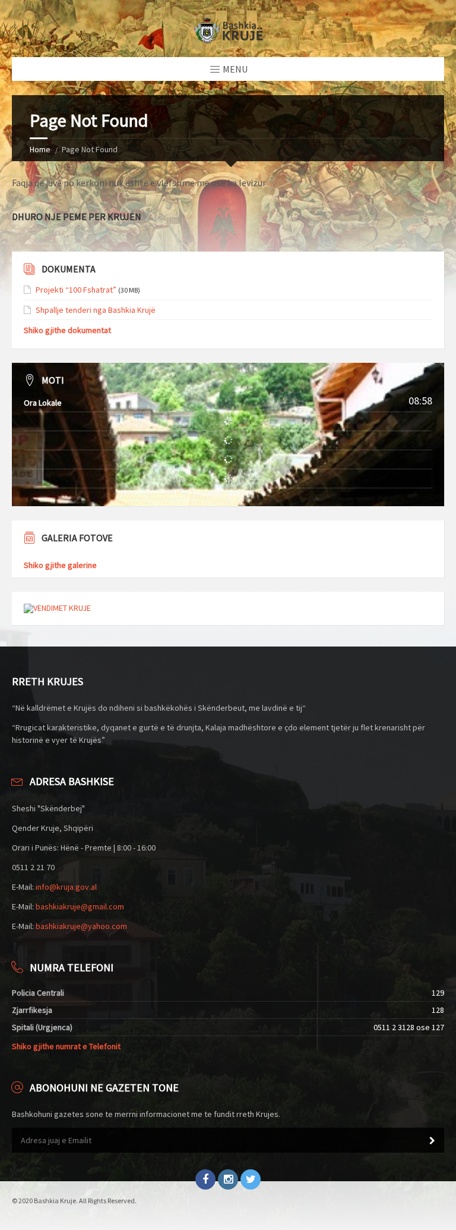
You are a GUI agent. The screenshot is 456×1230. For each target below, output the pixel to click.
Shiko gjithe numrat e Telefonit (66, 1046)
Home (40, 149)
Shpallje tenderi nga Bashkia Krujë (96, 310)
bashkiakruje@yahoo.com (81, 926)
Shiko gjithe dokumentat (67, 330)
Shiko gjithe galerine (60, 565)
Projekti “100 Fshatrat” (76, 289)
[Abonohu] (432, 1141)
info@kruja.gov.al (66, 886)
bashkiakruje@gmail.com (80, 906)
